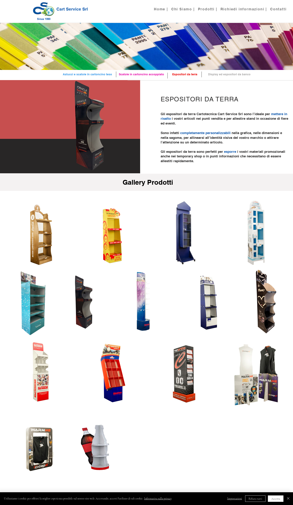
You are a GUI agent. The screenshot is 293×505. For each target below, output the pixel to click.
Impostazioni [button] (234, 498)
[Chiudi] (288, 498)
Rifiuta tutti (255, 498)
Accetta (275, 498)
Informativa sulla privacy (158, 498)
